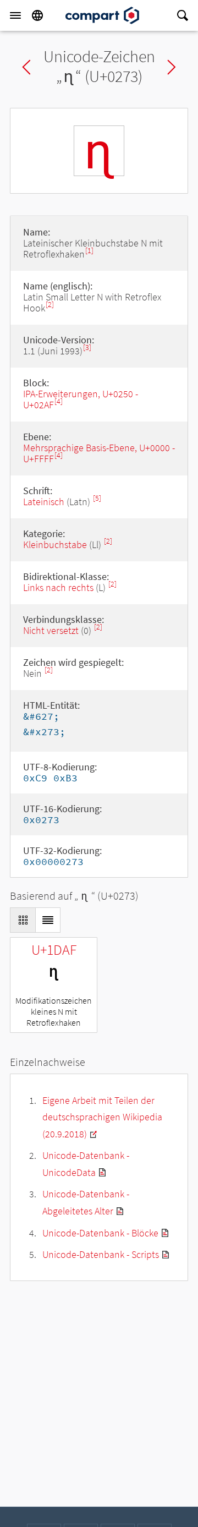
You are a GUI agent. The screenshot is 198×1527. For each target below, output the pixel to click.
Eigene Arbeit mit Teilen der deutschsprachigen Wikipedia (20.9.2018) (102, 1117)
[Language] (37, 15)
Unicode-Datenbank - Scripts (100, 1254)
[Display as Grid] (22, 920)
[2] (50, 304)
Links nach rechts (58, 587)
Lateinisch (43, 501)
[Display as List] (48, 920)
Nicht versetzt (51, 630)
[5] (97, 498)
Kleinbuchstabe (55, 544)
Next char (171, 67)
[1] (89, 250)
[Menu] (15, 15)
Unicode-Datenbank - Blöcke (100, 1233)
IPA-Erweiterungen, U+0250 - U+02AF (80, 399)
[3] (87, 347)
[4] (58, 401)
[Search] (183, 15)
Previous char (26, 67)
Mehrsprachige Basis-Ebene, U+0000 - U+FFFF (99, 453)
